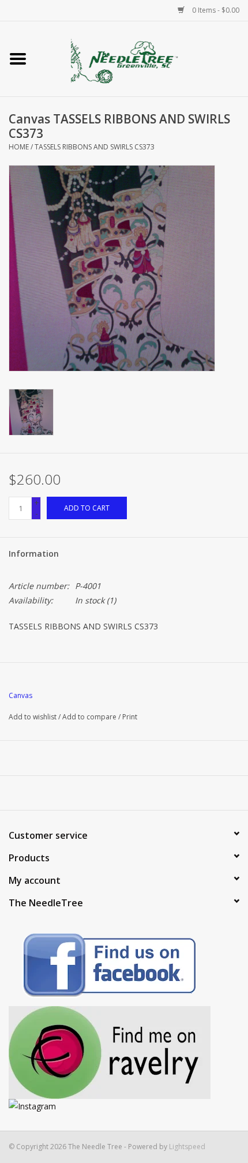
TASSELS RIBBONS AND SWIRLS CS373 (95, 147)
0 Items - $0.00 (214, 10)
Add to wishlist (33, 717)
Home (19, 147)
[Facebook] (124, 967)
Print (129, 717)
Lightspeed (187, 1146)
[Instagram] (124, 1106)
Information (34, 553)
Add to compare (90, 717)
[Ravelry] (124, 1052)
